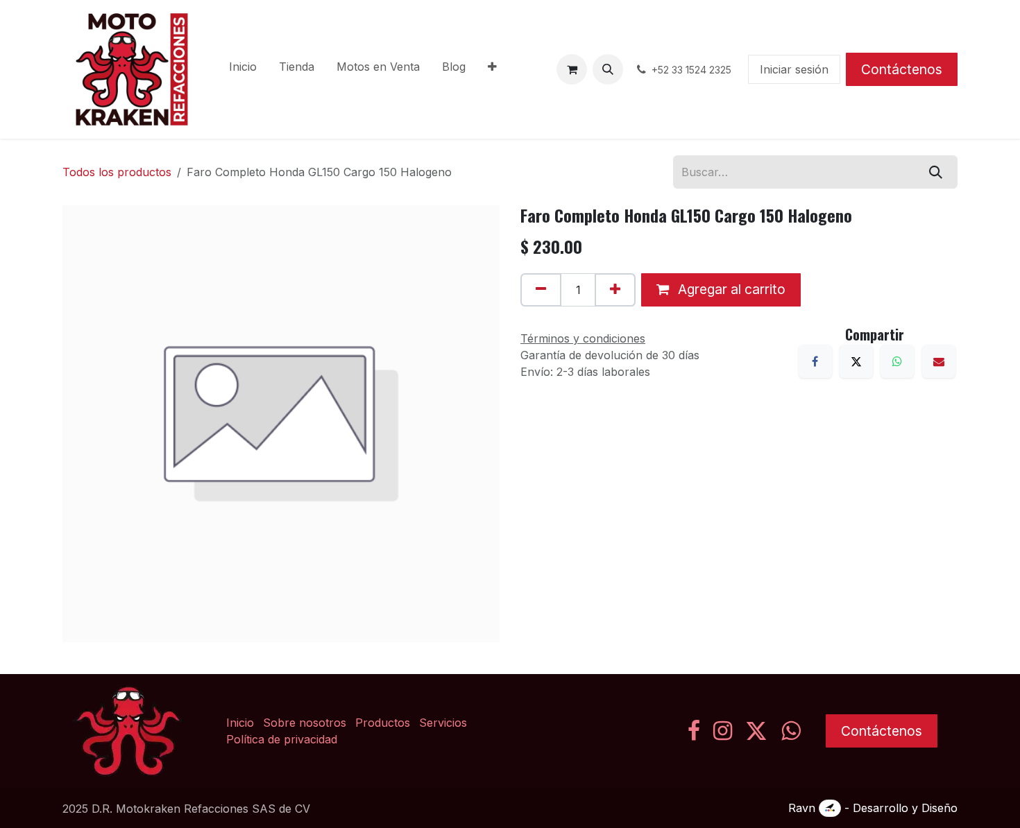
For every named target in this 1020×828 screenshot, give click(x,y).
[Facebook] (815, 361)
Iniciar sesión (794, 69)
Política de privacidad (281, 739)
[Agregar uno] (615, 290)
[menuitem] (243, 69)
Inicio (240, 723)
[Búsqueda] (936, 172)
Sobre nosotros (304, 723)
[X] (856, 361)
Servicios (443, 723)
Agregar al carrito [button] (729, 289)
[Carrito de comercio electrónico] (571, 69)
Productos (382, 723)
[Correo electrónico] (938, 361)
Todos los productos (116, 172)
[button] (608, 69)
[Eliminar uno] (540, 290)
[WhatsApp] (897, 361)
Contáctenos (901, 69)
